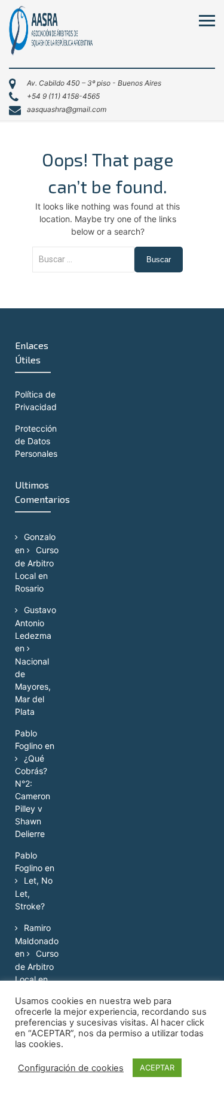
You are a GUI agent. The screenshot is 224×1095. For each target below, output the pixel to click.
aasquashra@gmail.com (66, 109)
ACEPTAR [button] (157, 1067)
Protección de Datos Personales (36, 441)
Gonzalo (40, 537)
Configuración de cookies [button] (71, 1068)
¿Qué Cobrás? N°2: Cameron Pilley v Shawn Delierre (32, 796)
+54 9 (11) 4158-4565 (63, 96)
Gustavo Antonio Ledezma (35, 623)
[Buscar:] (83, 265)
